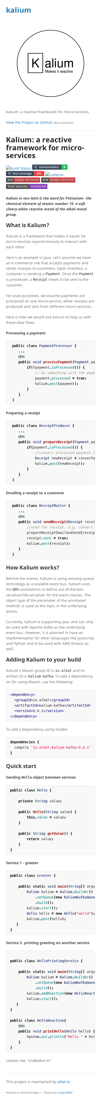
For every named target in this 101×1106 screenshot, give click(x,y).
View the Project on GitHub (40, 122)
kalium (18, 10)
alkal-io (63, 1081)
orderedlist (65, 1092)
